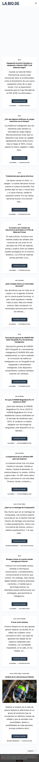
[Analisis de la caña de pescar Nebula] (19, 691)
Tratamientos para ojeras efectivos (19, 176)
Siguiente (30, 751)
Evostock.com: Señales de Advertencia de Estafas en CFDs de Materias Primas (19, 230)
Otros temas (21, 504)
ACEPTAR (19, 760)
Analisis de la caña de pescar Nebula (19, 677)
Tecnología (25, 673)
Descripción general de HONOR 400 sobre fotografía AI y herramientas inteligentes (19, 340)
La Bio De (10, 3)
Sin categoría (19, 280)
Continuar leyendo (20, 101)
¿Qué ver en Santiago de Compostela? (19, 507)
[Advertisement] (19, 32)
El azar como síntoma (19, 622)
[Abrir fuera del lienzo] (36, 3)
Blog (19, 59)
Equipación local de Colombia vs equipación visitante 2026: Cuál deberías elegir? (19, 65)
